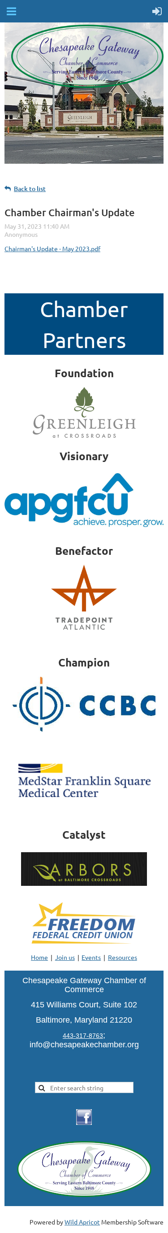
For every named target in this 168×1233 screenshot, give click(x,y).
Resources (122, 957)
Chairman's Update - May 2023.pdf (52, 248)
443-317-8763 (83, 1035)
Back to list (30, 188)
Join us (65, 957)
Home (39, 957)
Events (91, 957)
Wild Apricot (82, 1222)
